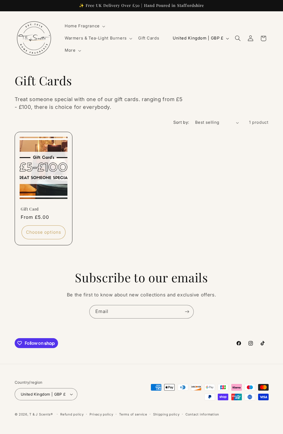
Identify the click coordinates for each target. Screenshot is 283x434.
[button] (84, 26)
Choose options (43, 232)
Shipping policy (166, 414)
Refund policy (72, 414)
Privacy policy (101, 414)
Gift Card (30, 209)
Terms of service (133, 414)
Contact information (202, 414)
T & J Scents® (41, 414)
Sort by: (181, 122)
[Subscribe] (187, 312)
